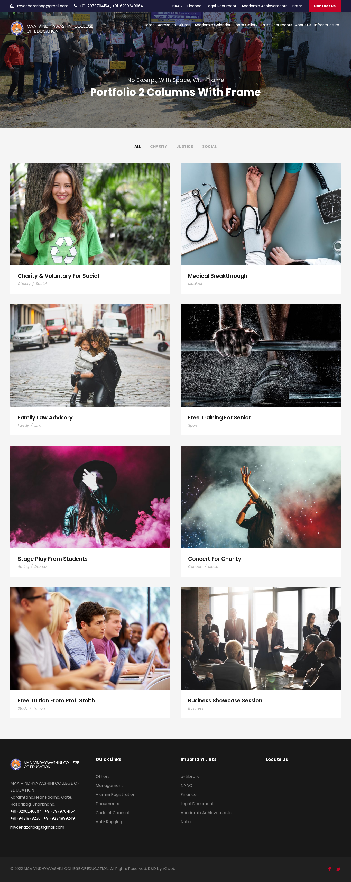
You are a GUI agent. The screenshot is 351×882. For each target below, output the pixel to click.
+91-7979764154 (94, 5)
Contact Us (325, 5)
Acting (23, 566)
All (137, 146)
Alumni (185, 24)
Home (149, 24)
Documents (107, 804)
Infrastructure (326, 24)
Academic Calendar (212, 24)
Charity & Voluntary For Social (90, 207)
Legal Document (221, 5)
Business (196, 708)
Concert (195, 566)
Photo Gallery (245, 24)
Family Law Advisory (90, 348)
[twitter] (338, 869)
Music (213, 566)
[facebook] (329, 869)
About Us (303, 24)
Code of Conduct (113, 813)
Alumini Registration (115, 794)
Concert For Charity (261, 490)
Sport (192, 425)
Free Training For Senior (261, 348)
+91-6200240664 (127, 5)
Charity (158, 146)
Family (23, 425)
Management (109, 785)
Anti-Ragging (109, 822)
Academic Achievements (264, 5)
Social (209, 146)
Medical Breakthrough (260, 207)
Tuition (39, 708)
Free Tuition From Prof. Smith (90, 631)
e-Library (190, 776)
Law (37, 425)
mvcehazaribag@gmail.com (42, 5)
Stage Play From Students (90, 490)
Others (103, 776)
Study (23, 708)
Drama (40, 566)
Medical (195, 283)
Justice (185, 146)
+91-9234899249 (59, 818)
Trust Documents (276, 24)
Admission (167, 24)
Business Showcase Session (260, 631)
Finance (194, 5)
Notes (297, 5)
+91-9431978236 (25, 818)
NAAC (177, 5)
